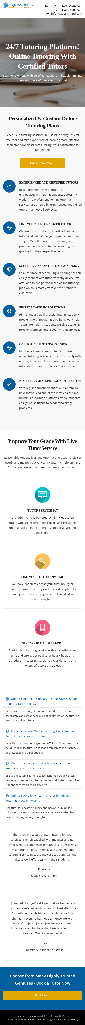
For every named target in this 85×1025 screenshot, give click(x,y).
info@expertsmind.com (66, 13)
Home (10, 1019)
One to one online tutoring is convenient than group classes (39, 765)
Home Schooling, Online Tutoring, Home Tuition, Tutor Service (40, 733)
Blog (49, 1019)
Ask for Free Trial (41, 163)
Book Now (41, 995)
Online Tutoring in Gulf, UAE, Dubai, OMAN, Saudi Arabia (41, 701)
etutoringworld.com (28, 1015)
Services (41, 1019)
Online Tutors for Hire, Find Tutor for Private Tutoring (38, 798)
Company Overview (25, 1019)
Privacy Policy (61, 1019)
